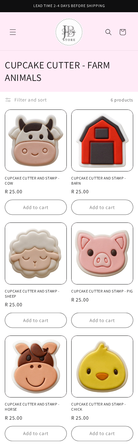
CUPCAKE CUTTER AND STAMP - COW (32, 181)
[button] (13, 32)
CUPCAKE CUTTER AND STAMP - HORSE (32, 407)
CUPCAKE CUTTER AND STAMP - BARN (98, 181)
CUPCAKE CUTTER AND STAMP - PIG (102, 291)
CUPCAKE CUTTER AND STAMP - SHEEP (32, 294)
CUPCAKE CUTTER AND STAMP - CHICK (98, 407)
